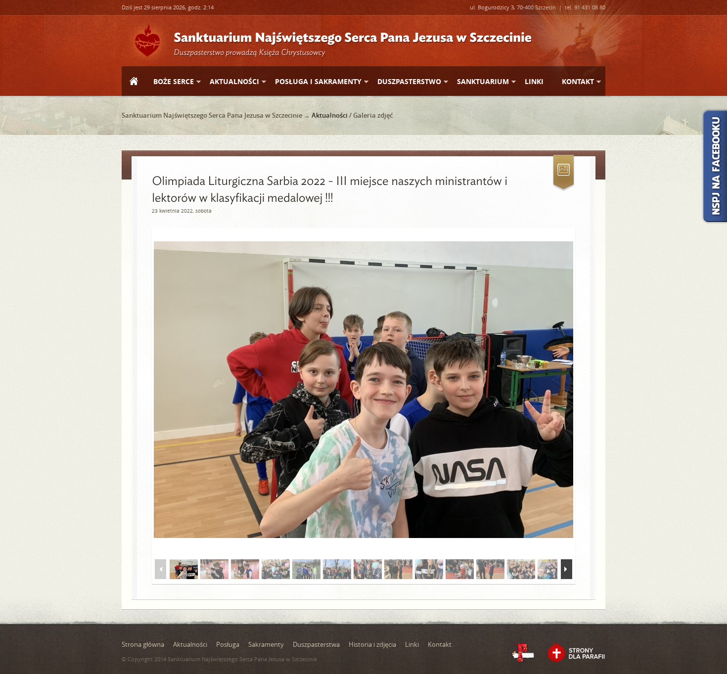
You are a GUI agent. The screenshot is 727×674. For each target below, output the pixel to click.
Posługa (227, 644)
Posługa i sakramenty (314, 82)
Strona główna (133, 82)
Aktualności (230, 82)
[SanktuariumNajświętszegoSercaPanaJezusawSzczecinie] (353, 36)
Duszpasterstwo (405, 82)
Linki (534, 81)
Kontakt (574, 82)
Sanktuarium (479, 82)
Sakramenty (266, 644)
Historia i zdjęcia (372, 644)
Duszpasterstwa (316, 644)
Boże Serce (169, 82)
